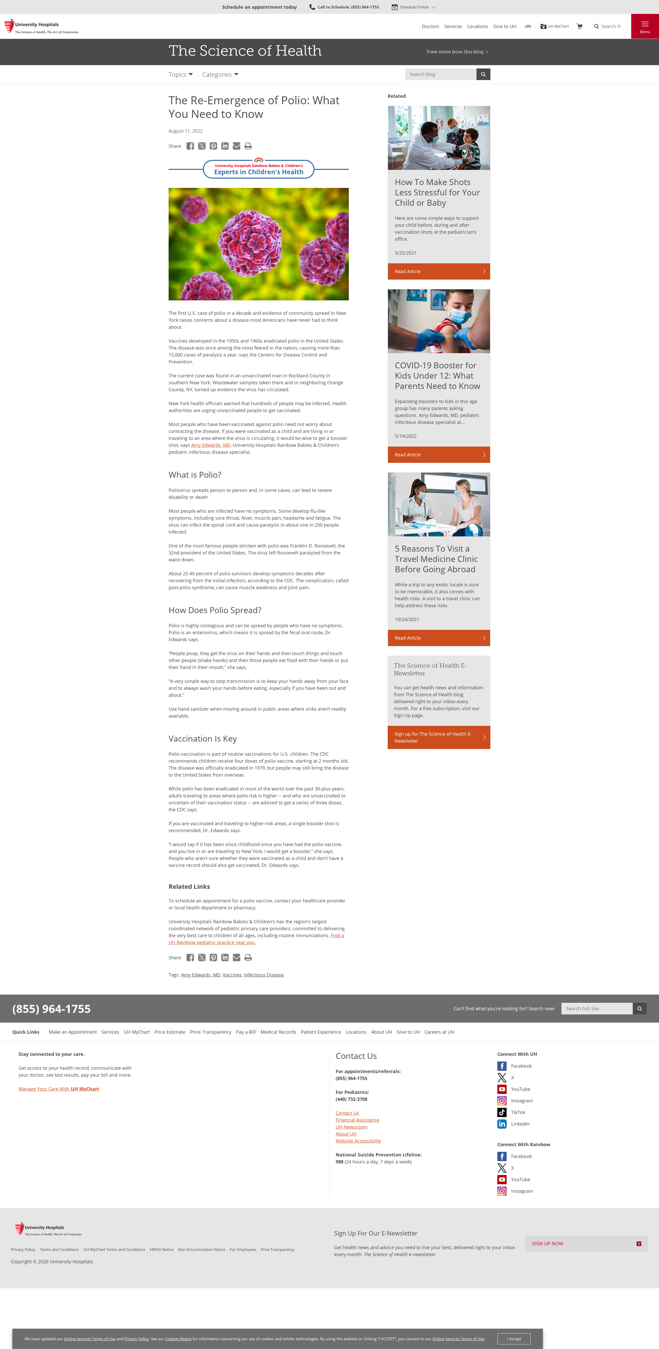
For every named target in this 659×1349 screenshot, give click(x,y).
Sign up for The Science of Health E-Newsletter (433, 737)
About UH (346, 1134)
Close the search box (628, 26)
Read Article (408, 271)
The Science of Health (245, 50)
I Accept (514, 1338)
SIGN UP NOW (547, 1243)
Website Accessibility (358, 1141)
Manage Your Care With (59, 1089)
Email (236, 146)
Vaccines (232, 975)
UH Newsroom (352, 1127)
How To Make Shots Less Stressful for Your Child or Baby (437, 192)
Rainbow (528, 26)
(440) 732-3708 (351, 1099)
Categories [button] (217, 74)
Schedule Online (414, 7)
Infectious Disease (264, 975)
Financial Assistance (357, 1120)
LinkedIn (225, 146)
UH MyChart (558, 26)
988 (339, 1162)
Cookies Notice (178, 1338)
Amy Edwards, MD (210, 445)
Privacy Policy (136, 1338)
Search (483, 74)
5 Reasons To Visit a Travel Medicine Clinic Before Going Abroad (436, 559)
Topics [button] (177, 74)
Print (248, 146)
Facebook (190, 146)
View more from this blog (454, 52)
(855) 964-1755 (51, 1008)
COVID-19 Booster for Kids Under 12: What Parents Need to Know (437, 375)
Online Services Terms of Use (90, 1338)
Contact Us (347, 1113)
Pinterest (213, 146)
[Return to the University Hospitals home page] (42, 26)
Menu (645, 31)
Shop (579, 26)
